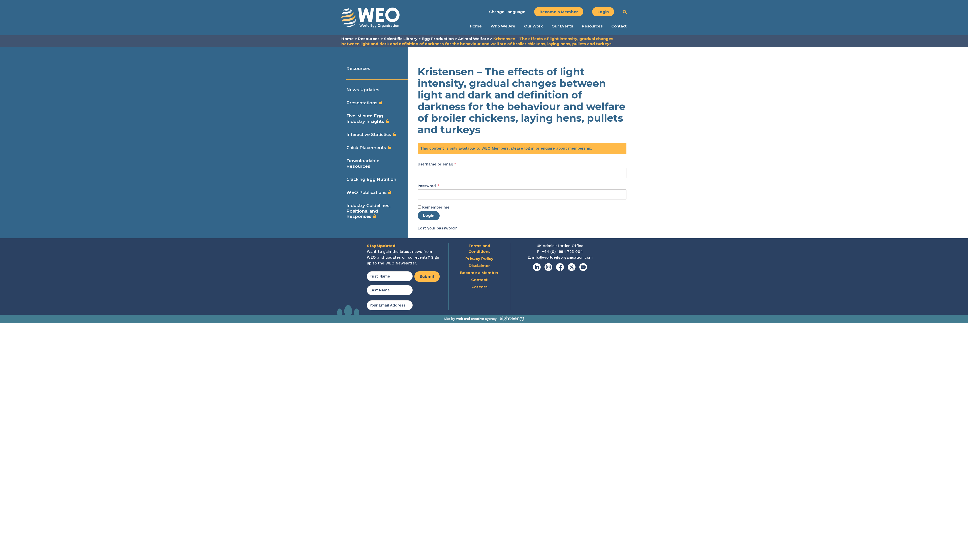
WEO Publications (367, 192)
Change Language (507, 12)
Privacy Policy (479, 258)
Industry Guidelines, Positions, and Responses (368, 211)
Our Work (533, 26)
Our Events (562, 26)
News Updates (362, 89)
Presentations (362, 102)
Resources (592, 26)
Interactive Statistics (369, 134)
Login (603, 11)
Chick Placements (366, 147)
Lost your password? (437, 228)
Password (437, 185)
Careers (479, 286)
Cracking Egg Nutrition (371, 179)
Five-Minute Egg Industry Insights (365, 118)
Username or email (445, 164)
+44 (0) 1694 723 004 (562, 251)
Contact (619, 26)
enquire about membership (566, 148)
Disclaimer (479, 265)
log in (529, 148)
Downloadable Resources (362, 163)
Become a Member (558, 11)
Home (476, 26)
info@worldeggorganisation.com (562, 257)
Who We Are (503, 26)
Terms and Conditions (479, 248)
